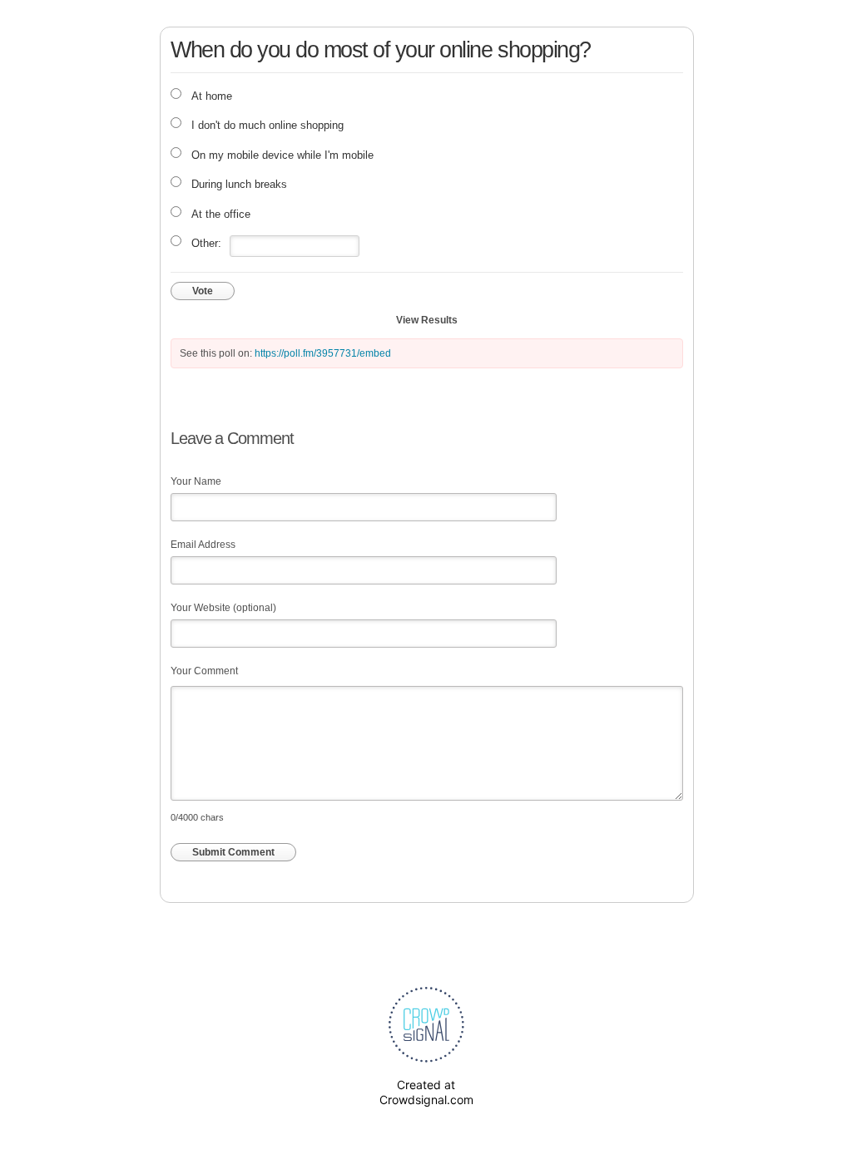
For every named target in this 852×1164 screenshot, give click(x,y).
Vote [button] (202, 291)
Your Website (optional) (223, 608)
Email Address (203, 544)
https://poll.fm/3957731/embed (323, 353)
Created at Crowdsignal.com (426, 1092)
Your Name (196, 481)
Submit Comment (233, 852)
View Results (427, 320)
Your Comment (204, 671)
